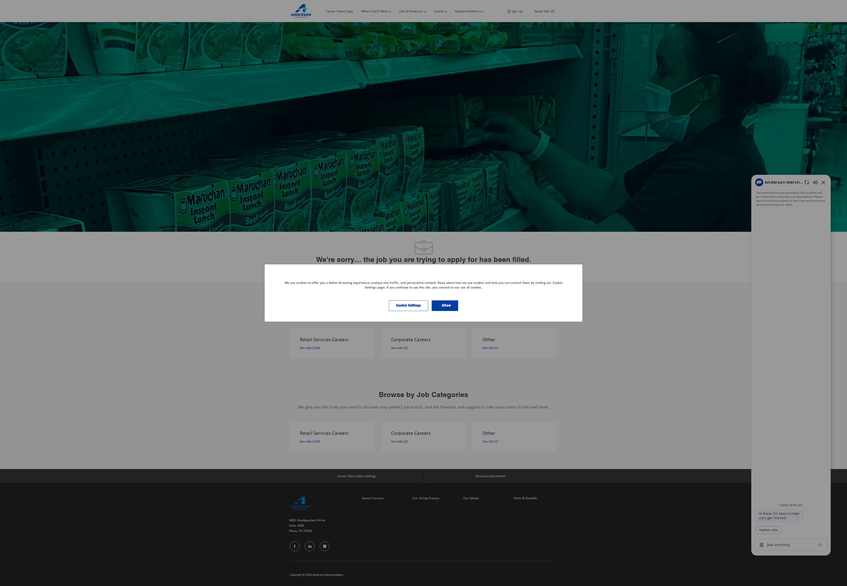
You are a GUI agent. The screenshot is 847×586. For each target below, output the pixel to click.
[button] (408, 305)
